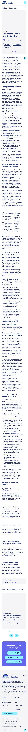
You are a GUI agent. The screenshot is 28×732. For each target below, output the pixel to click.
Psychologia (16, 44)
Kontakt (12, 723)
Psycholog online (10, 718)
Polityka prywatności (18, 726)
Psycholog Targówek (15, 721)
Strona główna (4, 7)
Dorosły (7, 44)
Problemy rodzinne (19, 705)
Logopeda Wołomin (6, 723)
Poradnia (3, 718)
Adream (10, 729)
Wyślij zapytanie (12, 662)
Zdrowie (7, 47)
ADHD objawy (6, 124)
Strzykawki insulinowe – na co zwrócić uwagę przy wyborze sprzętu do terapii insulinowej (12, 617)
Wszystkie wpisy (11, 7)
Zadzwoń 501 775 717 (13, 657)
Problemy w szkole (6, 702)
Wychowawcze (5, 705)
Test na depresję (18, 718)
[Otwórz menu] (25, 2)
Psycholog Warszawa (16, 719)
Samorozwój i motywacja (18, 708)
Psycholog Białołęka (6, 721)
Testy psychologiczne (6, 719)
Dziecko (4, 697)
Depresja (17, 700)
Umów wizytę (13, 653)
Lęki (3, 700)
